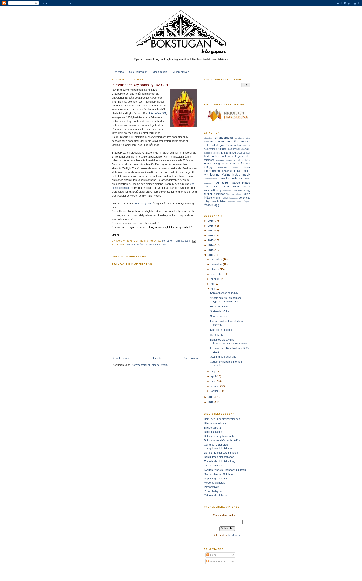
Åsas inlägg (211, 205)
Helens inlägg (243, 160)
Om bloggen (160, 72)
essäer (246, 152)
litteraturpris (212, 170)
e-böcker (216, 153)
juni (213, 288)
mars (214, 381)
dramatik (245, 149)
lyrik (206, 174)
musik (246, 174)
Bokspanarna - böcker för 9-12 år (223, 440)
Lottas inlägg (242, 170)
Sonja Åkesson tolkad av (224, 293)
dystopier (208, 153)
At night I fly (216, 334)
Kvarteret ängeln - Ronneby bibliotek (225, 470)
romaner (222, 182)
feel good (238, 156)
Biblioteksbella (212, 427)
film (248, 156)
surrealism (227, 191)
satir (206, 186)
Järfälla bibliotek (213, 465)
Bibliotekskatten (213, 431)
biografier (232, 141)
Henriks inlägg (212, 163)
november (217, 264)
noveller (224, 178)
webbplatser (219, 201)
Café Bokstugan (138, 72)
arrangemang (224, 137)
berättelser (239, 138)
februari (215, 386)
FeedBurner (235, 535)
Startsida (119, 72)
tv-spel (216, 197)
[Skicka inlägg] (194, 241)
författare (209, 160)
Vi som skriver (181, 72)
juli (213, 283)
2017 (211, 230)
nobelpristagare (210, 178)
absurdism (208, 138)
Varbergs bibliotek (214, 482)
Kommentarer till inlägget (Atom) (150, 365)
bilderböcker (217, 141)
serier (236, 186)
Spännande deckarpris (223, 356)
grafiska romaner (225, 160)
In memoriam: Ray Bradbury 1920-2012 (141, 85)
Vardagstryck (211, 486)
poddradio (208, 183)
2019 (211, 220)
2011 (211, 397)
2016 (211, 235)
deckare (221, 148)
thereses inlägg (242, 190)
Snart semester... (219, 316)
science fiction (156, 245)
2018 (211, 225)
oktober (215, 269)
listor (247, 167)
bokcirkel (245, 141)
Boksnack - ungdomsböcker (220, 436)
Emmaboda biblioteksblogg (219, 461)
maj (213, 371)
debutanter (209, 149)
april (213, 376)
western (231, 202)
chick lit (246, 145)
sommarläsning (213, 190)
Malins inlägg (231, 174)
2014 (211, 245)
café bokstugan (214, 145)
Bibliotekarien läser (215, 423)
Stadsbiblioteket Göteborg (219, 474)
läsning (215, 174)
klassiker (222, 167)
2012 (211, 255)
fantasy (226, 156)
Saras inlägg (241, 182)
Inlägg (213, 555)
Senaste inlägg (120, 358)
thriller (208, 193)
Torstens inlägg (233, 194)
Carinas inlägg (234, 145)
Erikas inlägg (228, 152)
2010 (211, 402)
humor (235, 163)
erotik (239, 152)
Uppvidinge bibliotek (216, 478)
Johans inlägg (135, 245)
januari (215, 391)
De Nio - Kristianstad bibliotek (221, 452)
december (217, 259)
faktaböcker (212, 156)
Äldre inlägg (191, 358)
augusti (215, 279)
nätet (247, 178)
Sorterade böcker (220, 311)
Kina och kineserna (221, 329)
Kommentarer (217, 561)
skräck (246, 186)
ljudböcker (227, 171)
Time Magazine (143, 203)
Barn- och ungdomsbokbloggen (222, 419)
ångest (247, 202)
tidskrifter (219, 193)
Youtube (239, 202)
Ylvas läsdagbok (213, 491)
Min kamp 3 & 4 (219, 306)
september (217, 274)
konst (235, 168)
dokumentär (234, 149)
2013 (211, 250)
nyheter (237, 178)
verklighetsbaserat (230, 198)
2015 (211, 240)
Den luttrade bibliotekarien (219, 457)
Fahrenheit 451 (157, 113)
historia (226, 163)
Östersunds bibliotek (215, 495)
